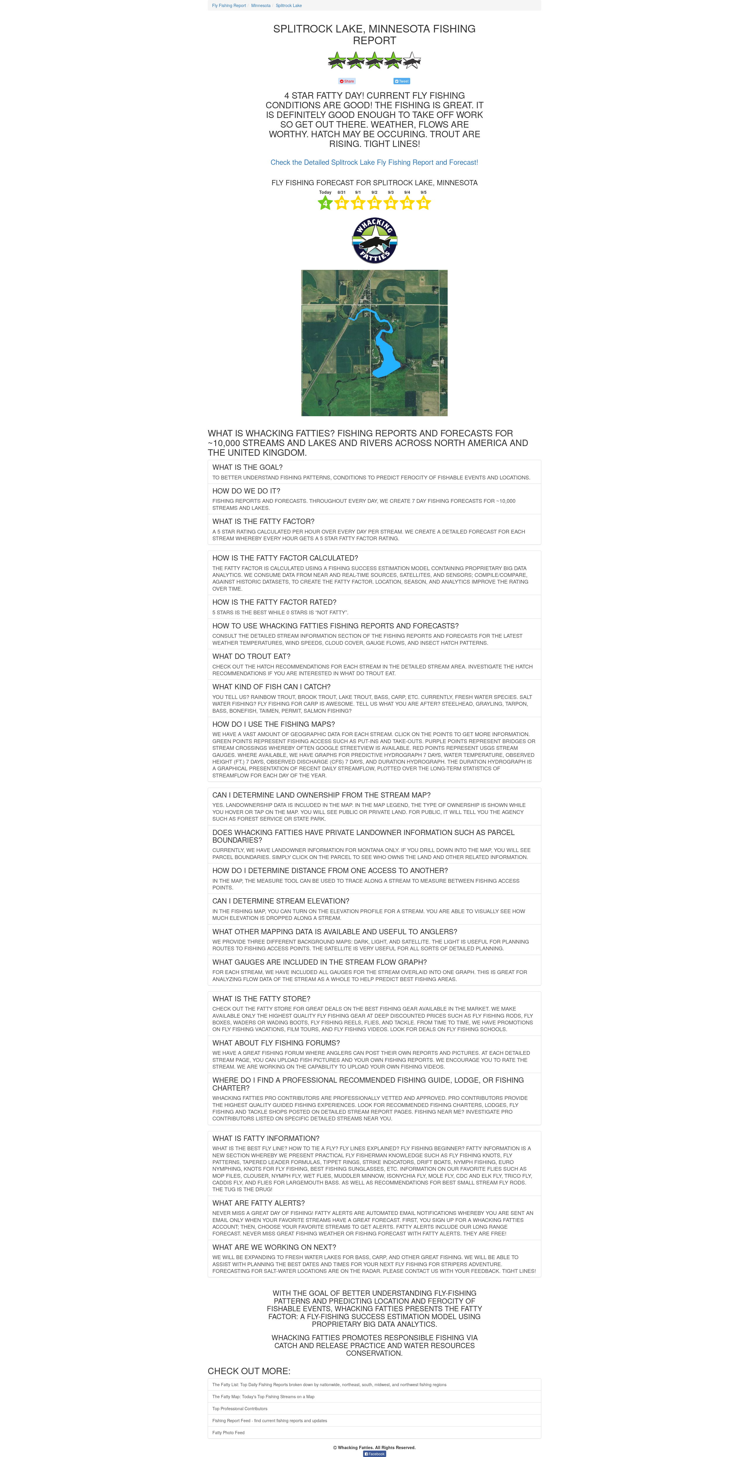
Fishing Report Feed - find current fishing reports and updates (269, 1420)
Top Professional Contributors (239, 1408)
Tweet (403, 80)
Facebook (376, 1453)
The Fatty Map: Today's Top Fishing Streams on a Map (263, 1396)
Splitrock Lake (289, 5)
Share (348, 80)
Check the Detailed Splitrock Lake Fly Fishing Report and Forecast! (374, 162)
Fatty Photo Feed (228, 1432)
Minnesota (261, 5)
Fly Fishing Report (229, 5)
